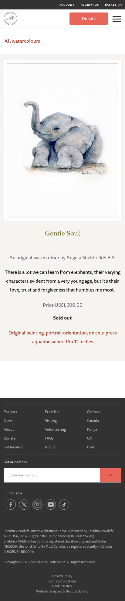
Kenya (92, 429)
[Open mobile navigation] (117, 19)
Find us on (13, 493)
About (50, 447)
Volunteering (55, 429)
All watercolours (22, 41)
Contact (93, 412)
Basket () (113, 5)
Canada (93, 420)
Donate (89, 18)
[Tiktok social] (64, 509)
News (8, 420)
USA (90, 447)
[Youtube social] (51, 509)
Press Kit (52, 412)
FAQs (49, 438)
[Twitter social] (24, 509)
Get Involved (14, 447)
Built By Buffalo (77, 591)
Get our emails (15, 462)
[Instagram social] (37, 509)
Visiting (51, 420)
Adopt (9, 429)
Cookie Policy (62, 586)
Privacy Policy (62, 575)
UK (89, 438)
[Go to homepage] (10, 18)
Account (67, 5)
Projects (10, 412)
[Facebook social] (10, 509)
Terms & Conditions (62, 581)
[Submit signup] (110, 475)
